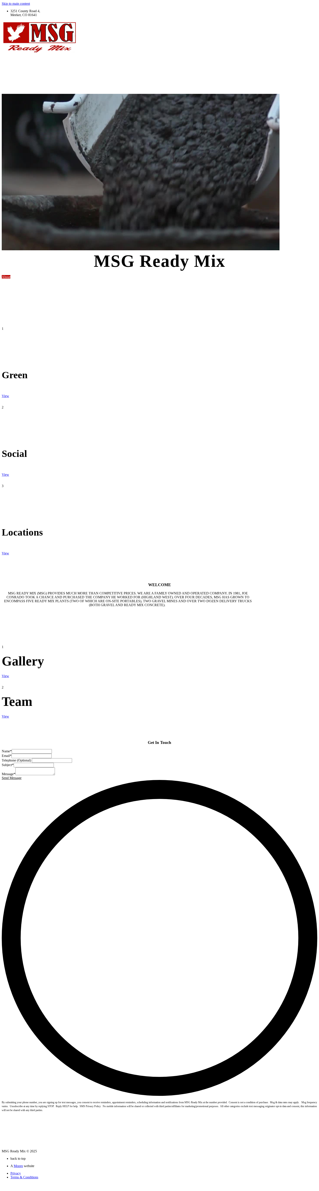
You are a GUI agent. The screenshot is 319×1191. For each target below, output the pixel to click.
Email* (7, 756)
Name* (7, 751)
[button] (6, 277)
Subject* (8, 765)
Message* (8, 774)
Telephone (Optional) (17, 760)
